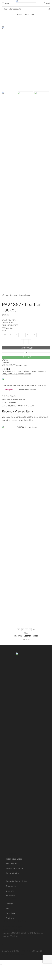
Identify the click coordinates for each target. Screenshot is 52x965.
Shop (26, 14)
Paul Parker (12, 320)
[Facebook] (2, 944)
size (4, 330)
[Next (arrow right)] (1, 964)
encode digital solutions (13, 954)
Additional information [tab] (26, 389)
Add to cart (27, 348)
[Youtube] (16, 944)
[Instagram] (7, 944)
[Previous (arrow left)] (0, 964)
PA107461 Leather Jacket (26, 636)
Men (32, 14)
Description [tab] (8, 389)
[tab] (8, 389)
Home (19, 14)
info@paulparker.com (12, 927)
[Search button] (49, 9)
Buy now (27, 357)
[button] (5, 59)
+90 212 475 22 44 (11, 930)
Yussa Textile (26, 951)
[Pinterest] (11, 944)
